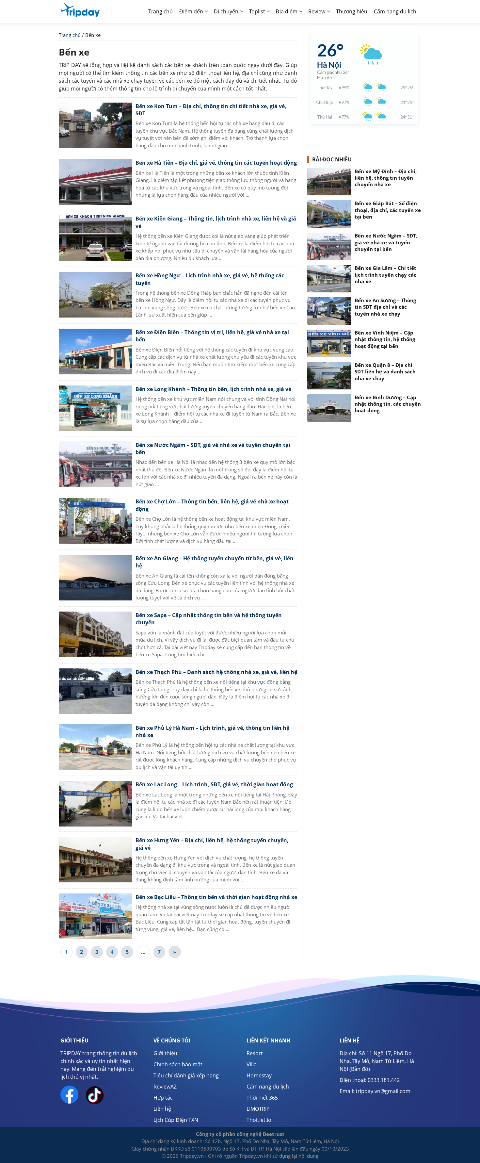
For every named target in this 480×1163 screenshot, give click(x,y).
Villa (252, 1064)
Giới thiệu (165, 1053)
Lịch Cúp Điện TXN (175, 1119)
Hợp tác (163, 1097)
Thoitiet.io (259, 1119)
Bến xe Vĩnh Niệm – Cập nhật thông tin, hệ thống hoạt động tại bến (385, 339)
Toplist (257, 11)
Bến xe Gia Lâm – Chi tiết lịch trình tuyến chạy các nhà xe (385, 275)
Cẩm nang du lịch (268, 1086)
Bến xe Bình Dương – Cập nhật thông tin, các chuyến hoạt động (388, 404)
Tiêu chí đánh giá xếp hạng (186, 1075)
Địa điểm (286, 11)
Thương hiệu (351, 11)
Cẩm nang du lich (395, 11)
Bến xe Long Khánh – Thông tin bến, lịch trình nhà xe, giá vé (213, 389)
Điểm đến (191, 11)
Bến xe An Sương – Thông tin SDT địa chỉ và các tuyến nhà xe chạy (385, 307)
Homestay (259, 1075)
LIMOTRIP (258, 1108)
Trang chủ (160, 11)
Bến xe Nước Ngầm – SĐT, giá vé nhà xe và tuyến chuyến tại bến (386, 242)
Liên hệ (162, 1108)
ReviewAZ (165, 1086)
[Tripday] (80, 9)
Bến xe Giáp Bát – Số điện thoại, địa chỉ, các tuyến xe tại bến (388, 210)
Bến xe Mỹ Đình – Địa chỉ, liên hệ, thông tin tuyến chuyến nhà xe (386, 178)
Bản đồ (359, 1069)
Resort (255, 1053)
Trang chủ (70, 35)
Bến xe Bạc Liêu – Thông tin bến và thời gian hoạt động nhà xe (216, 897)
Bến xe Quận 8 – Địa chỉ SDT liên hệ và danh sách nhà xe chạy (385, 372)
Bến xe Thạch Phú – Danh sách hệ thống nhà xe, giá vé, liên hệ (216, 672)
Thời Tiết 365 (262, 1097)
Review (316, 11)
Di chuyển (226, 11)
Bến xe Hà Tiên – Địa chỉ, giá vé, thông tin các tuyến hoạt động (216, 162)
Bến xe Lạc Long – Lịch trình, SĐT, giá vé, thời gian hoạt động (214, 784)
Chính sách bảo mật (177, 1064)
